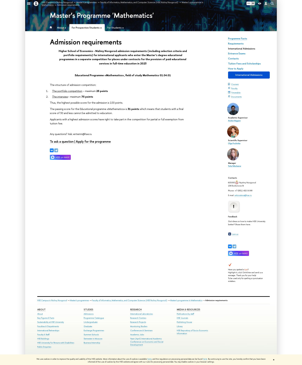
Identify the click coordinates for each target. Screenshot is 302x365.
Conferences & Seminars (141, 330)
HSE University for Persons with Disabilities (55, 342)
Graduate (88, 326)
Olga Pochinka (234, 143)
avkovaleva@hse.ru (243, 195)
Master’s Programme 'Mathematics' (102, 15)
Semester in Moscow (93, 338)
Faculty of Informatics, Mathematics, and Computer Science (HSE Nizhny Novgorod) (129, 300)
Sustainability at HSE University (50, 322)
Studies (88, 309)
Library (180, 326)
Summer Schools (91, 334)
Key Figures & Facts (45, 318)
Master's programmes (79, 300)
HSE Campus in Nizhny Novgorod (52, 300)
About (41, 309)
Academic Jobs (137, 334)
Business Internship (92, 342)
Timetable (235, 92)
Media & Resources (188, 309)
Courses (235, 84)
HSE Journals (182, 318)
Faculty (234, 88)
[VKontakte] (230, 246)
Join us (235, 234)
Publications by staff (185, 314)
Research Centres (138, 318)
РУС (248, 3)
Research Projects (138, 322)
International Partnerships (48, 330)
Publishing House (184, 322)
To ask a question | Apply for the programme (80, 141)
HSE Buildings (43, 338)
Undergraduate (91, 322)
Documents (236, 96)
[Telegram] (234, 246)
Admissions (88, 314)
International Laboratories (141, 314)
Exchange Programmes (94, 330)
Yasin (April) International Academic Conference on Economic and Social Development (146, 341)
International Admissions (248, 75)
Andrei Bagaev (234, 121)
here (149, 359)
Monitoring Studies (138, 326)
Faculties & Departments (48, 326)
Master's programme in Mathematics (186, 300)
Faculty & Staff (43, 334)
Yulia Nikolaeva (234, 166)
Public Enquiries (44, 346)
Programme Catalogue (94, 318)
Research (136, 309)
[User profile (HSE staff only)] (265, 3)
